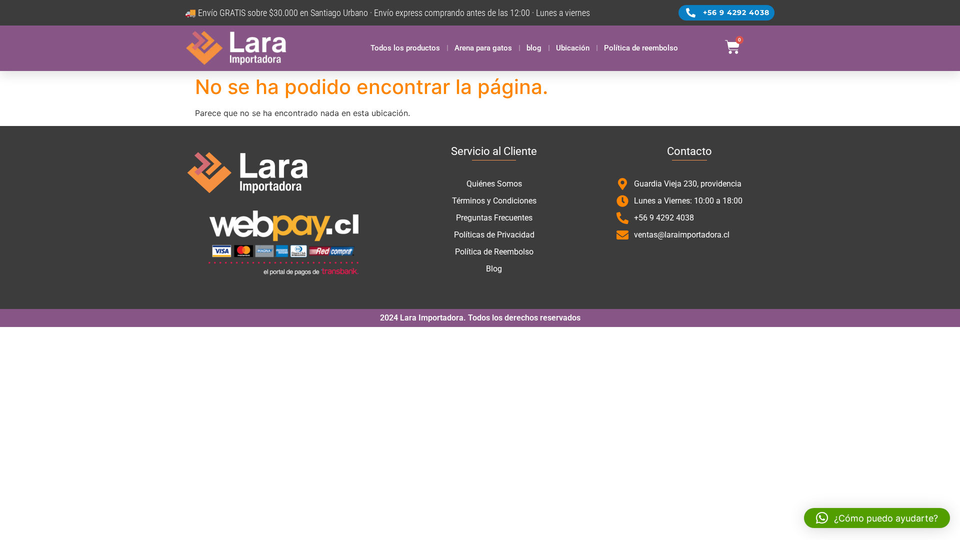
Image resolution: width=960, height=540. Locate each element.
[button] (877, 518)
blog (534, 48)
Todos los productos (405, 48)
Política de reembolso (641, 48)
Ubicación (573, 48)
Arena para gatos (483, 48)
